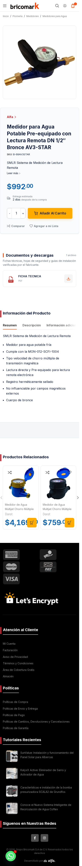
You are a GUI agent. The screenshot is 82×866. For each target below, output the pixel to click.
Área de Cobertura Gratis (18, 669)
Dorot (8, 514)
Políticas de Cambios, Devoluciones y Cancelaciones (36, 721)
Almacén (8, 676)
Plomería (18, 16)
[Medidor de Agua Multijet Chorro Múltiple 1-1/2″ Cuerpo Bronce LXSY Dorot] (21, 483)
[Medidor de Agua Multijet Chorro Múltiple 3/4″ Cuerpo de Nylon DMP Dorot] (58, 483)
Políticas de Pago (14, 715)
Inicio (6, 16)
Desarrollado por (34, 860)
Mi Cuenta (9, 643)
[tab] (10, 326)
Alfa (10, 117)
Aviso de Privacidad (15, 656)
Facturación (10, 650)
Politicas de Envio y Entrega (20, 708)
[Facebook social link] (35, 838)
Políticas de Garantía (15, 728)
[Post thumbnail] (12, 756)
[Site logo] (24, 5)
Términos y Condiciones (18, 663)
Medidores (32, 16)
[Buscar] (57, 6)
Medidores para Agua (55, 16)
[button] (32, 522)
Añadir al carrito (53, 213)
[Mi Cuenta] (65, 6)
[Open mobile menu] (5, 6)
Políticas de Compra (15, 701)
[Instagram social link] (44, 838)
